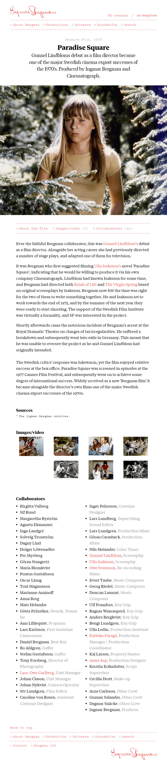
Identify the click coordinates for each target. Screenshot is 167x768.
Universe (83, 25)
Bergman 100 (45, 745)
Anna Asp (98, 660)
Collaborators (114, 228)
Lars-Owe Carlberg (37, 672)
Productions (57, 25)
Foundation (107, 25)
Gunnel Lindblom (105, 555)
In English (147, 15)
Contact (20, 745)
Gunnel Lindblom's (120, 243)
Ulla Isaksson (101, 561)
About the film (33, 228)
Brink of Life (85, 284)
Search (130, 25)
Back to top (21, 727)
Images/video (72, 228)
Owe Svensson (102, 567)
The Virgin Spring (121, 284)
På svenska (118, 15)
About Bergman (26, 25)
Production (56, 736)
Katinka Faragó (103, 635)
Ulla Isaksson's (107, 265)
